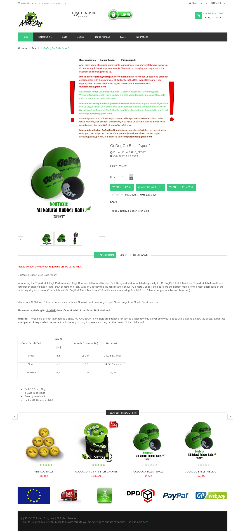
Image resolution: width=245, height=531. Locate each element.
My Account (197, 3)
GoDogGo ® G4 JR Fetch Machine (96, 471)
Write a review (148, 194)
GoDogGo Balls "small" (148, 471)
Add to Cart (123, 187)
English (218, 3)
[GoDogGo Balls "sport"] (61, 227)
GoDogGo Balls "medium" (201, 471)
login (44, 3)
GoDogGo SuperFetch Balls (133, 210)
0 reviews (130, 194)
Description (105, 255)
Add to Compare (183, 187)
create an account (58, 3)
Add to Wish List (152, 187)
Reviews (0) (141, 255)
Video (123, 255)
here (145, 522)
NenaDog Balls (44, 471)
